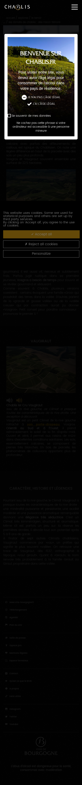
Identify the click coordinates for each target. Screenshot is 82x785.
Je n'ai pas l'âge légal (43, 97)
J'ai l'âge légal (44, 103)
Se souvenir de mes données (31, 116)
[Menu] (74, 7)
